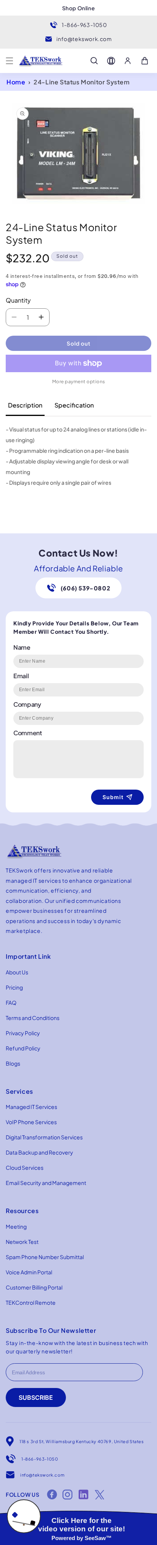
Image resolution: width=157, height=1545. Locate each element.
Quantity (18, 300)
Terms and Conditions (32, 1017)
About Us (17, 972)
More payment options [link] (78, 381)
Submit (113, 797)
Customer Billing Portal (34, 1287)
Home (15, 82)
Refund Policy (23, 1048)
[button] (9, 60)
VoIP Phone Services (31, 1121)
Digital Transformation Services (44, 1137)
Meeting (16, 1226)
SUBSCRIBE (36, 1397)
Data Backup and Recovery (39, 1152)
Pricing (14, 987)
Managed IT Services (31, 1106)
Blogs (13, 1063)
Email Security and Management (46, 1182)
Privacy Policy (23, 1032)
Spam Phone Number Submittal (45, 1256)
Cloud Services (24, 1167)
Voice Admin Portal (29, 1272)
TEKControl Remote (31, 1302)
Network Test (22, 1241)
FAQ (11, 1002)
